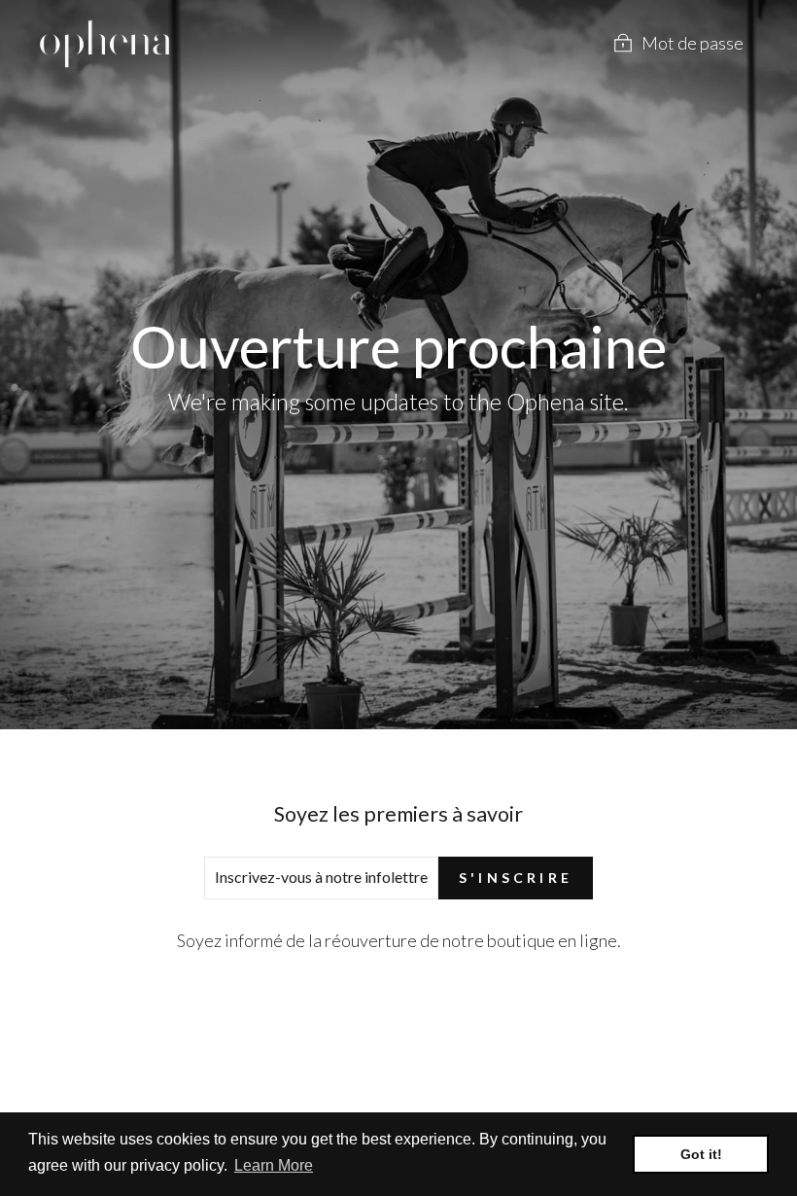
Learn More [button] (273, 1165)
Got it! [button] (701, 1154)
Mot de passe (692, 42)
